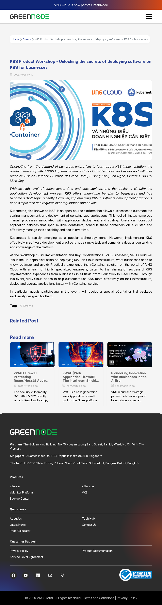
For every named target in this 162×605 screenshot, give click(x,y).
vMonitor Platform (21, 492)
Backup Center (19, 498)
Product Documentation (97, 550)
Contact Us (89, 524)
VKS (85, 492)
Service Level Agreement (26, 557)
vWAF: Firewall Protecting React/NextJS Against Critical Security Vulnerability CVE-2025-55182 (31, 377)
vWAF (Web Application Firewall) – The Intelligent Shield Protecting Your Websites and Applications (80, 377)
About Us (16, 518)
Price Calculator (20, 530)
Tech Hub (88, 518)
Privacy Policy (19, 550)
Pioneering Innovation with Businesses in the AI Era (129, 377)
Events (27, 39)
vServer (15, 486)
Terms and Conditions (98, 598)
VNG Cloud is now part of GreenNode (81, 5)
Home (15, 39)
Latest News (18, 524)
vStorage (88, 486)
